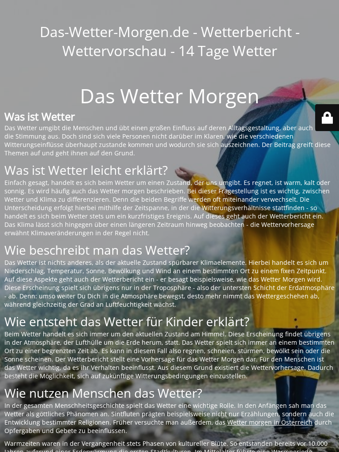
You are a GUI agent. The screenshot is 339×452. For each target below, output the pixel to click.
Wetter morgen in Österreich (270, 422)
